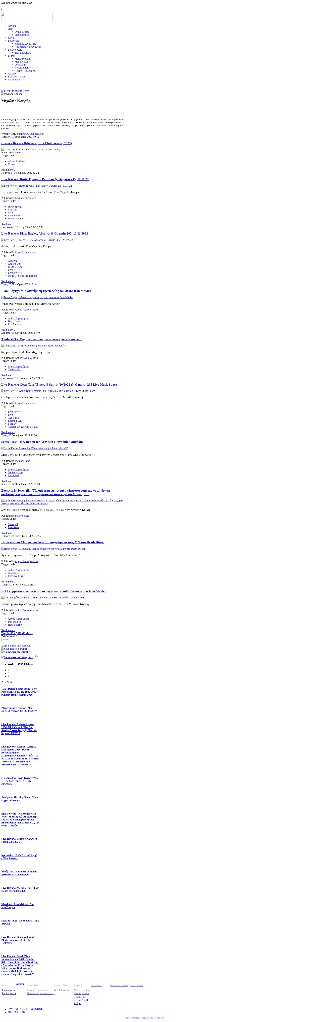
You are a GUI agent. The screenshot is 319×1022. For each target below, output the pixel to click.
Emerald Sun (15, 420)
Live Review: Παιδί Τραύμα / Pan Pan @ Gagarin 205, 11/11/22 (45, 179)
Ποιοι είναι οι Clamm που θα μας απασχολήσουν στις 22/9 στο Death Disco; (52, 542)
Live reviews (15, 215)
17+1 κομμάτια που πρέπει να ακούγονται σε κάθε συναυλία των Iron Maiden (53, 591)
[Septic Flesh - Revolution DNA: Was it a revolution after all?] (34, 448)
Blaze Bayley (15, 266)
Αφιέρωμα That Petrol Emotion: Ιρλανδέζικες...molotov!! (19, 873)
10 (24, 633)
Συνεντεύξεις (22, 515)
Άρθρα (77, 1003)
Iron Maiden (14, 324)
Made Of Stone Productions (22, 275)
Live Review (15, 411)
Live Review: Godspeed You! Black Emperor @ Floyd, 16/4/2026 (17, 940)
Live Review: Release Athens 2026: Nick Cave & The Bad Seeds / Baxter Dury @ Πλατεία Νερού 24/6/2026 (19, 729)
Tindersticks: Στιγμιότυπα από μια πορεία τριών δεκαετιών (41, 339)
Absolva (12, 260)
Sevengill (13, 524)
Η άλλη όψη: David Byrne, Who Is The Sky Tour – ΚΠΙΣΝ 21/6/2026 (19, 781)
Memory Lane (22, 460)
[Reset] (34, 640)
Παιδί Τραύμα (15, 206)
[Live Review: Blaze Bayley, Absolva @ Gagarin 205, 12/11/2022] (37, 239)
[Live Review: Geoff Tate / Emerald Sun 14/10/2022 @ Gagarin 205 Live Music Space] (48, 390)
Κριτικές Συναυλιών (25, 198)
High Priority (15, 624)
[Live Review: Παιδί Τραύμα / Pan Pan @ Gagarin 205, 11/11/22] (36, 185)
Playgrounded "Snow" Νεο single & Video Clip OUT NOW (19, 709)
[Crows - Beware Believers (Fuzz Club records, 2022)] (30, 149)
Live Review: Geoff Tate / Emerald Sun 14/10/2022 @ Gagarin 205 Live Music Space (59, 384)
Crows (11, 164)
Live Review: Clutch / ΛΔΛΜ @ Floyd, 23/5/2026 (19, 840)
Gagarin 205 (14, 263)
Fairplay (12, 423)
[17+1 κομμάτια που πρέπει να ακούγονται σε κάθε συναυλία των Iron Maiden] (43, 597)
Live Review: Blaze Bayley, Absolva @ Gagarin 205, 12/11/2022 (44, 233)
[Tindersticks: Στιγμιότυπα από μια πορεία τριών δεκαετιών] (33, 345)
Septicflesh (13, 475)
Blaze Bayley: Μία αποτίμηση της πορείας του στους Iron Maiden (46, 291)
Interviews (13, 527)
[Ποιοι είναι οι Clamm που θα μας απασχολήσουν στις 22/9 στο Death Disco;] (43, 548)
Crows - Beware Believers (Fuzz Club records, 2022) (36, 143)
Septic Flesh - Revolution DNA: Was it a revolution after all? (42, 441)
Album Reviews (16, 161)
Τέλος (30, 633)
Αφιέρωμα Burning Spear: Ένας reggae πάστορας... (19, 799)
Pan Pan (12, 209)
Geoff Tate (13, 417)
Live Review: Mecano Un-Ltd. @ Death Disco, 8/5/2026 (20, 889)
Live (10, 212)
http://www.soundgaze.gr (30, 133)
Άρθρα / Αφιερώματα (26, 309)
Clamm (12, 573)
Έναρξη (5, 633)
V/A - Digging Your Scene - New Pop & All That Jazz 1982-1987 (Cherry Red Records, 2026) (19, 691)
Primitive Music (16, 576)
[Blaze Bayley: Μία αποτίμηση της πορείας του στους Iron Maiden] (37, 297)
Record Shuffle (82, 1000)
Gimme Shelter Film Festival (23, 426)
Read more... (8, 169)
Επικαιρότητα (9, 990)
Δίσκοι (18, 152)
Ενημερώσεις (9, 993)
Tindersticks (14, 369)
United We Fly (15, 218)
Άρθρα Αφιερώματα (18, 318)
